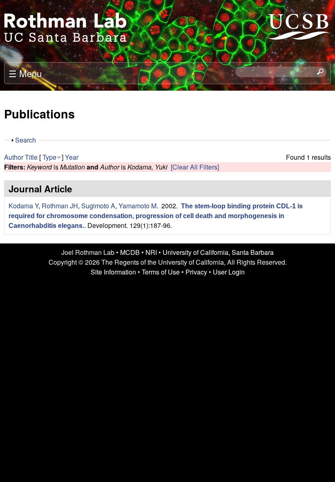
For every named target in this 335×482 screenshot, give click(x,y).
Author (13, 157)
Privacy (196, 272)
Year (71, 157)
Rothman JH (60, 205)
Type (49, 157)
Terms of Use (161, 272)
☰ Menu (25, 73)
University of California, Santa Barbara (218, 252)
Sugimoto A (98, 205)
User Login (229, 272)
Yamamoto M (137, 205)
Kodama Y (23, 205)
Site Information (113, 272)
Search (25, 140)
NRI (151, 252)
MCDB (130, 252)
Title (31, 157)
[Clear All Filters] (195, 167)
